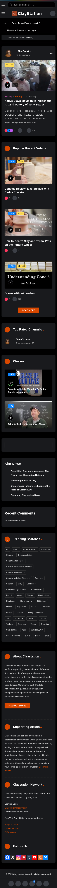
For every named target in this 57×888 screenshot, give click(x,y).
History (8, 96)
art (7, 549)
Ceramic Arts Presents (15, 572)
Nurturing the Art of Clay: (24, 480)
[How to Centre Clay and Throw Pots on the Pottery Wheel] (28, 222)
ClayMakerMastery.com (16, 808)
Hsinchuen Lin (26, 601)
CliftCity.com (10, 832)
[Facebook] (7, 857)
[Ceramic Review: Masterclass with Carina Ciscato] (28, 170)
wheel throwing (13, 636)
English (9, 595)
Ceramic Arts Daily (25, 555)
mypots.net (21, 607)
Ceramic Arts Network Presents (19, 566)
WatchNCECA (37, 630)
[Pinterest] (23, 857)
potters (9, 613)
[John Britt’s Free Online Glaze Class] (28, 414)
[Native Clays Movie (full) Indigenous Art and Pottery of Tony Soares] (28, 75)
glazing (30, 595)
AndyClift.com (11, 824)
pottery (20, 613)
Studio (43, 618)
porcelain (46, 607)
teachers (22, 624)
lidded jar (41, 601)
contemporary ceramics (16, 590)
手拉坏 (27, 636)
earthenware (36, 590)
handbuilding (44, 595)
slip (7, 618)
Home (4, 23)
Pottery (18, 96)
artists (15, 549)
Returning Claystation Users (25, 495)
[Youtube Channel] (34, 857)
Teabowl (9, 624)
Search (48, 445)
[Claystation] (27, 13)
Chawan (9, 584)
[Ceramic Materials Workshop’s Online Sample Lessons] (28, 383)
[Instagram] (18, 857)
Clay (20, 584)
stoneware (18, 618)
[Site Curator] (8, 53)
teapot (33, 624)
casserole (45, 549)
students (31, 618)
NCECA (34, 607)
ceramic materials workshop (18, 578)
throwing (45, 624)
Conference (31, 584)
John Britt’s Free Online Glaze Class (26, 424)
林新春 (37, 636)
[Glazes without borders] (28, 275)
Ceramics (39, 578)
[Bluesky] (45, 857)
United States (11, 630)
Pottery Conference (35, 613)
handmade (11, 601)
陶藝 (47, 636)
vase (24, 630)
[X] (12, 857)
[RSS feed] (40, 857)
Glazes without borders (20, 293)
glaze (19, 595)
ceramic (9, 555)
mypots (9, 607)
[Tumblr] (29, 857)
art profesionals (29, 549)
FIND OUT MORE (17, 705)
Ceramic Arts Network (15, 561)
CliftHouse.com (12, 828)
